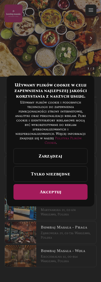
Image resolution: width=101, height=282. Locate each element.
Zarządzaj (50, 156)
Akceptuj (50, 191)
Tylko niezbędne (50, 174)
